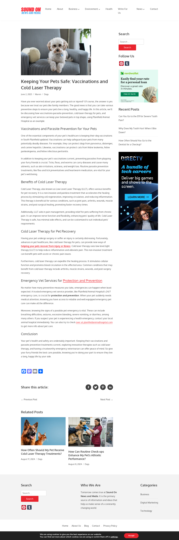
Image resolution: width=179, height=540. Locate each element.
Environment (91, 9)
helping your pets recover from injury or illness (45, 246)
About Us (76, 525)
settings (114, 537)
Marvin (38, 94)
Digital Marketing (149, 502)
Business (73, 9)
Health (109, 9)
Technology (146, 510)
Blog (86, 525)
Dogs (46, 94)
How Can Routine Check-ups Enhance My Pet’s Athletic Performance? (86, 455)
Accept (131, 535)
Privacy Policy (110, 525)
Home (48, 9)
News (139, 9)
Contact (154, 9)
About (60, 9)
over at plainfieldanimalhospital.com (94, 322)
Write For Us (123, 11)
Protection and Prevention (82, 280)
